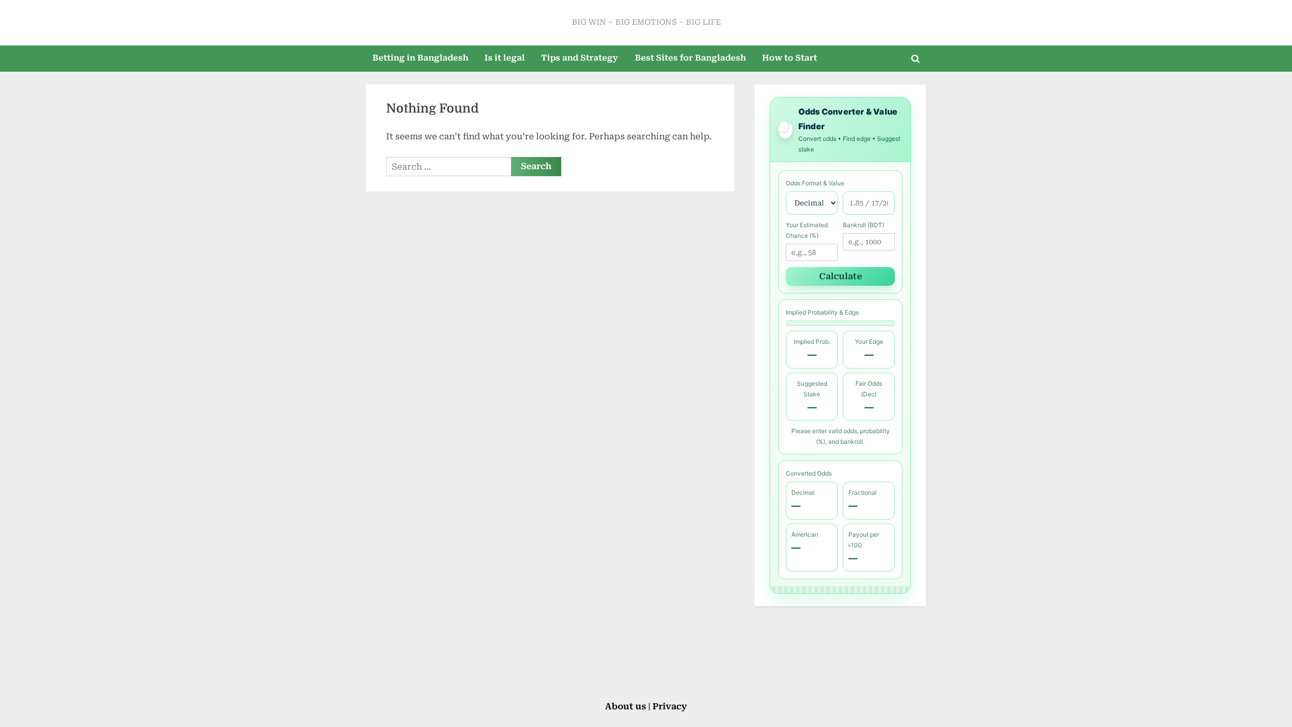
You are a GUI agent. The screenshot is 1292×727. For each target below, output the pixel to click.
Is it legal (504, 58)
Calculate (840, 276)
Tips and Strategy (579, 58)
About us (626, 706)
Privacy (670, 706)
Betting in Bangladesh (420, 58)
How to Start (789, 58)
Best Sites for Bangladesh (690, 58)
